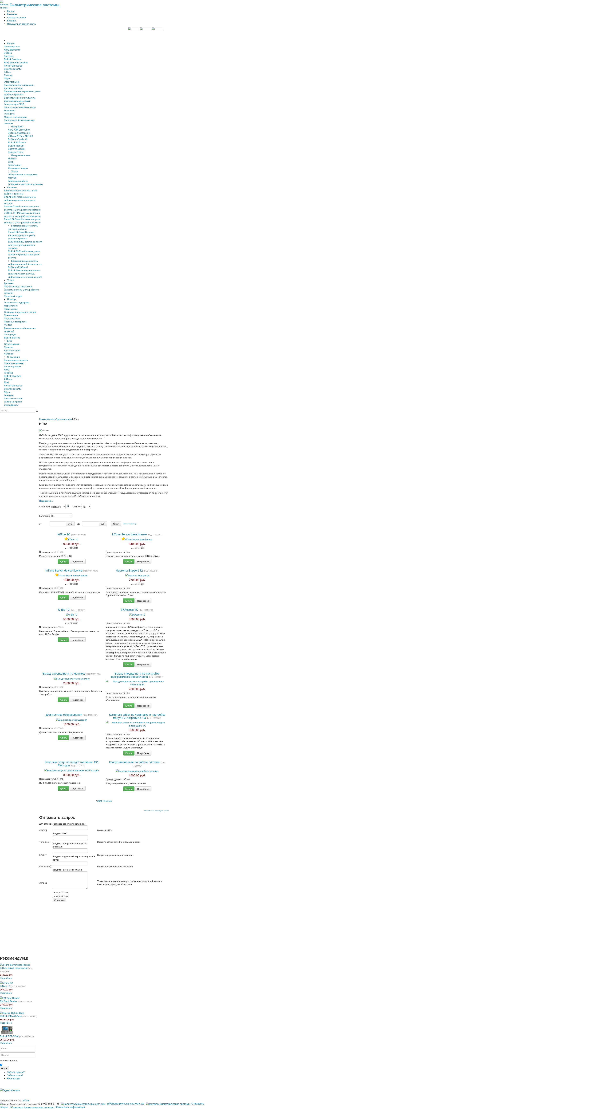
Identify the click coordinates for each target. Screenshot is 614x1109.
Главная (43, 419)
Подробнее (77, 561)
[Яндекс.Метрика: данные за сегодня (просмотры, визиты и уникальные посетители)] (10, 1090)
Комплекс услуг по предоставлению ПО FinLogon (71, 763)
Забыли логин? (15, 1075)
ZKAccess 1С (130, 609)
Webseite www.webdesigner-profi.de (156, 811)
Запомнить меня (8, 1060)
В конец (108, 800)
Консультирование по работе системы (135, 762)
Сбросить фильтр (129, 524)
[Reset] (37, 411)
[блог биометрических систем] (145, 32)
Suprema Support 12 (130, 570)
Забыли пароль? (16, 1071)
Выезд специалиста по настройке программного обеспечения (135, 675)
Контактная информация (70, 1107)
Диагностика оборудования (64, 714)
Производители (64, 419)
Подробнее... (46, 501)
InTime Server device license (64, 570)
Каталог (52, 419)
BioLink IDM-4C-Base (11, 1016)
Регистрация (13, 1078)
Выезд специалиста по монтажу (64, 673)
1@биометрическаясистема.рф (125, 1103)
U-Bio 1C (64, 609)
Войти (4, 1068)
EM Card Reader (8, 1001)
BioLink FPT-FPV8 (9, 1036)
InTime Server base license (130, 534)
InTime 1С (64, 534)
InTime (26, 1100)
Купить (63, 561)
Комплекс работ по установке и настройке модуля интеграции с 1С (137, 716)
